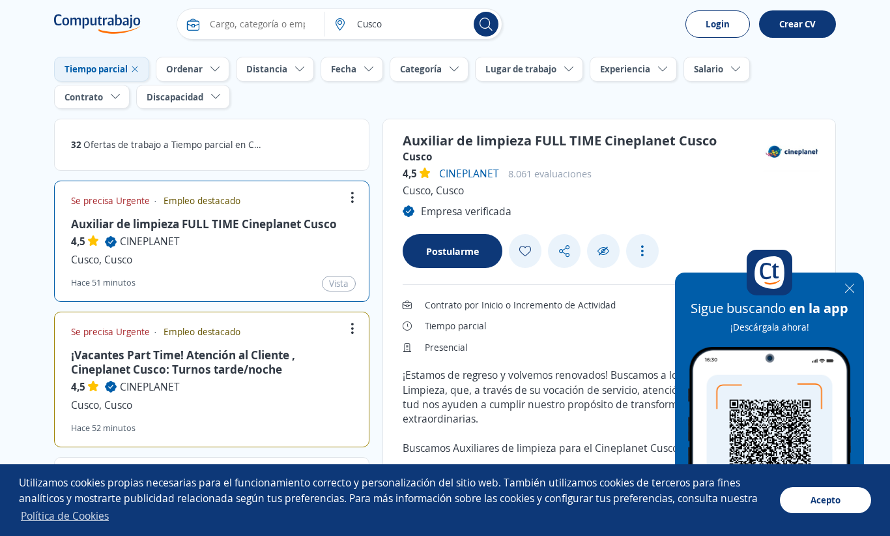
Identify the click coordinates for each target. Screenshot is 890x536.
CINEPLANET (150, 241)
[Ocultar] (603, 251)
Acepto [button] (825, 500)
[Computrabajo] (97, 24)
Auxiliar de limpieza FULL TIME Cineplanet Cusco (204, 223)
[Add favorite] (525, 251)
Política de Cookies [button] (65, 516)
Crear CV (797, 24)
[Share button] (564, 251)
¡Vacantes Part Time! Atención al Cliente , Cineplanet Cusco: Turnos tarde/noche (183, 362)
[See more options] (642, 251)
